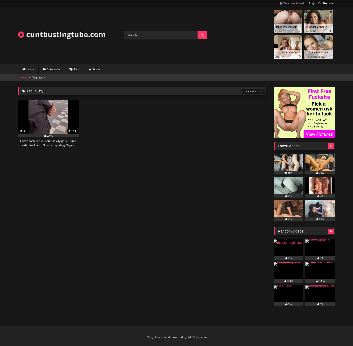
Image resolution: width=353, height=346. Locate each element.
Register (328, 3)
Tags (77, 69)
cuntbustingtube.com (65, 34)
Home (30, 69)
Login (312, 3)
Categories (54, 69)
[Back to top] (340, 334)
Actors (96, 69)
